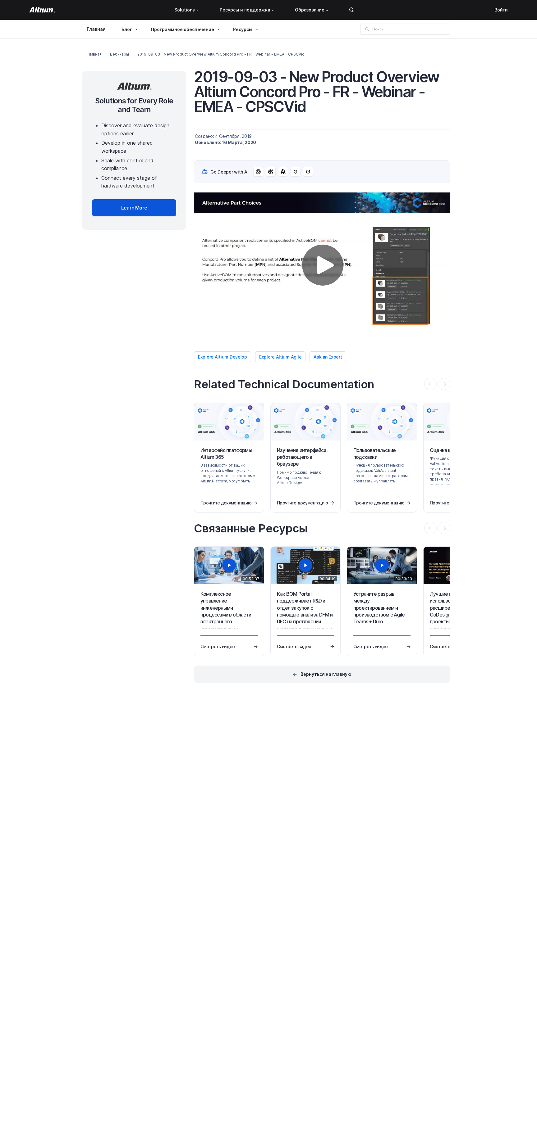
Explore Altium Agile (280, 356)
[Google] (296, 172)
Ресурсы (242, 29)
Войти (501, 9)
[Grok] (308, 172)
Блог (127, 29)
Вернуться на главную (326, 674)
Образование (309, 9)
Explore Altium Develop (222, 356)
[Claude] (283, 172)
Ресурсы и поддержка (245, 9)
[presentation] (444, 384)
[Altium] (42, 10)
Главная (96, 29)
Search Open (351, 9)
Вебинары (119, 54)
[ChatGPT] (258, 172)
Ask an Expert (328, 356)
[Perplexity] (271, 172)
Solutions (184, 9)
